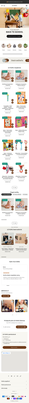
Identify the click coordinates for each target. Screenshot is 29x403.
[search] (4, 5)
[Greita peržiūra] (12, 78)
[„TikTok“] (14, 376)
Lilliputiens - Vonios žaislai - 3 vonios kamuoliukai (21, 154)
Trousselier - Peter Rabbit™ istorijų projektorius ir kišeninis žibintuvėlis (7, 107)
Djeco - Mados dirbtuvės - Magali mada (21, 131)
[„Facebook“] (8, 376)
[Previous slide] (12, 314)
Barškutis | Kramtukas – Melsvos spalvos (21, 85)
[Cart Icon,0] (26, 5)
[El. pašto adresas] (17, 376)
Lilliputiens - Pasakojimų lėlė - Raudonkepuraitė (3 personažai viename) (8, 177)
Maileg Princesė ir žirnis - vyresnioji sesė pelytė (21, 249)
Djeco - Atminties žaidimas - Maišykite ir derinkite (8, 154)
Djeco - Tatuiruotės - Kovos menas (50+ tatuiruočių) (7, 131)
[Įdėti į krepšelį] (12, 81)
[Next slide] (16, 314)
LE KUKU (16, 401)
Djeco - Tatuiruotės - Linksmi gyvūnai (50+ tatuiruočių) (21, 107)
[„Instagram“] (11, 376)
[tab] (10, 38)
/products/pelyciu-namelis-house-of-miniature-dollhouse (12, 8)
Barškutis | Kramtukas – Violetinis (7, 85)
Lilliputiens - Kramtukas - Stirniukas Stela (21, 177)
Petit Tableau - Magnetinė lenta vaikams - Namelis (7, 249)
